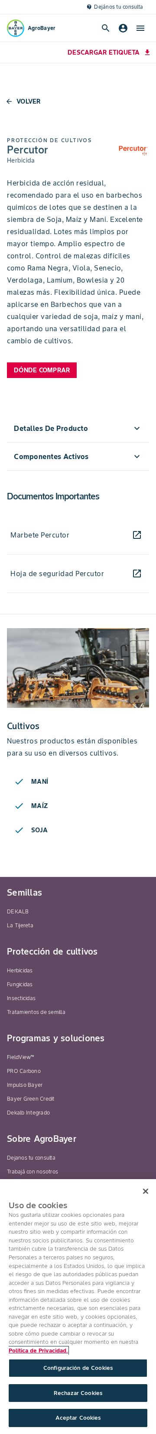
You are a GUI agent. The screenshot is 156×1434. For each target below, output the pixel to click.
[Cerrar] (145, 1191)
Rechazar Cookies (78, 1393)
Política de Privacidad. (38, 1350)
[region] (78, 1306)
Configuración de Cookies (78, 1368)
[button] (78, 428)
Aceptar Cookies (78, 1417)
